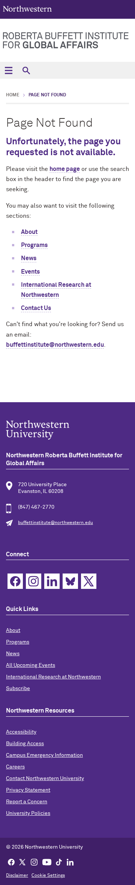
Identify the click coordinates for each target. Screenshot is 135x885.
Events (30, 272)
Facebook (15, 581)
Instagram (33, 581)
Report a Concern (26, 801)
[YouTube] (46, 861)
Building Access (25, 743)
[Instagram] (34, 861)
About (29, 232)
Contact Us (36, 308)
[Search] (26, 70)
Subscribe (18, 688)
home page (65, 169)
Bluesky (70, 581)
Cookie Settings (48, 875)
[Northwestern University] (67, 430)
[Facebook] (11, 861)
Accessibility (21, 732)
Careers (15, 767)
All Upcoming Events (30, 665)
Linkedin (52, 581)
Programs (34, 245)
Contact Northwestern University (45, 778)
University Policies (28, 813)
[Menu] (8, 70)
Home (13, 95)
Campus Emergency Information (44, 755)
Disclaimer (17, 875)
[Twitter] (22, 861)
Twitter (88, 581)
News (28, 258)
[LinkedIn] (70, 861)
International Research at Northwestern (53, 677)
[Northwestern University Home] (27, 9)
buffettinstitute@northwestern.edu (55, 345)
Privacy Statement (28, 790)
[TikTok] (59, 861)
